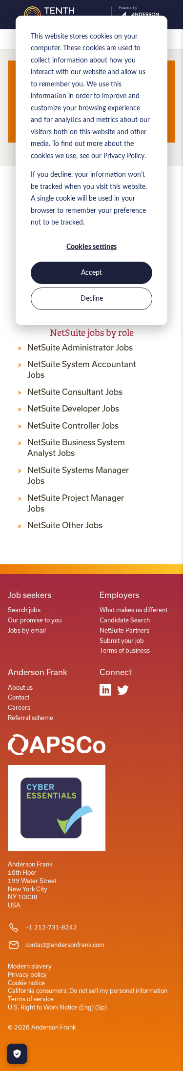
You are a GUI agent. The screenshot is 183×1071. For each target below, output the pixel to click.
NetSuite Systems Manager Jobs (78, 475)
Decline (92, 298)
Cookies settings (91, 247)
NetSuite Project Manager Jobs (75, 503)
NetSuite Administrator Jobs (80, 347)
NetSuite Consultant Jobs (74, 392)
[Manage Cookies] (17, 1054)
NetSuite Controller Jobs (73, 425)
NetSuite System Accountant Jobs (81, 369)
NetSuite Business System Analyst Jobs (76, 447)
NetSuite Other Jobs (64, 525)
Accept (91, 272)
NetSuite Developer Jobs (73, 408)
